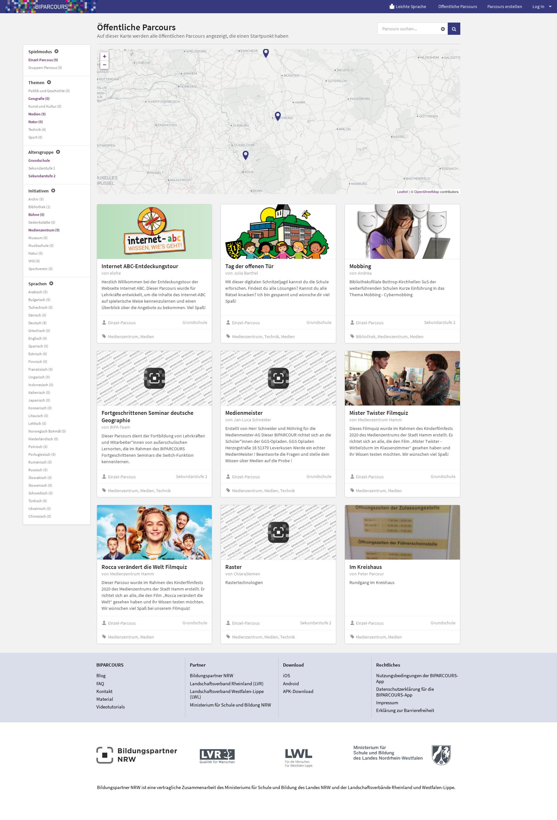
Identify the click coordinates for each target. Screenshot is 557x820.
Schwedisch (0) (40, 493)
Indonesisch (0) (41, 384)
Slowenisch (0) (40, 485)
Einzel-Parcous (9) (43, 59)
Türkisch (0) (37, 500)
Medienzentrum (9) (44, 230)
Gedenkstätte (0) (41, 222)
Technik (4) (37, 129)
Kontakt (104, 691)
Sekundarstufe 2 (41, 175)
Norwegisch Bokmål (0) (47, 431)
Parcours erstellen (504, 6)
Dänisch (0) (37, 315)
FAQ (100, 683)
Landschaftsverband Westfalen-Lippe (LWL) (227, 694)
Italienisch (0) (39, 392)
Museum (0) (38, 237)
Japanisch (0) (39, 400)
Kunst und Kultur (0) (45, 106)
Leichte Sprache (411, 6)
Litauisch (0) (38, 415)
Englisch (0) (37, 338)
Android (291, 683)
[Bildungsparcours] (51, 6)
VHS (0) (34, 261)
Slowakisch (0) (40, 477)
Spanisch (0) (38, 346)
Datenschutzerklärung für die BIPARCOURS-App (405, 692)
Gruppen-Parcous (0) (45, 67)
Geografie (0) (39, 98)
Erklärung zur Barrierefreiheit (405, 710)
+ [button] (104, 56)
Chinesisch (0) (39, 516)
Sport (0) (35, 137)
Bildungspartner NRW (211, 675)
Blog (101, 675)
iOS (286, 675)
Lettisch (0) (37, 423)
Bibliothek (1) (39, 206)
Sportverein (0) (40, 268)
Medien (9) (37, 114)
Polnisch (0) (38, 446)
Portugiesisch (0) (42, 454)
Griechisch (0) (39, 330)
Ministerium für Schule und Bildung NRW (230, 705)
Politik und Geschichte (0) (49, 90)
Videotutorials (110, 707)
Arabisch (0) (38, 291)
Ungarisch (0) (39, 377)
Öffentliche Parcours (457, 6)
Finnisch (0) (37, 361)
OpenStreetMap (426, 191)
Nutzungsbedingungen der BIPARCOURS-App (417, 678)
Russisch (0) (38, 469)
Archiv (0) (36, 199)
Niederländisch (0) (43, 438)
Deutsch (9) (37, 322)
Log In (538, 6)
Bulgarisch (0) (39, 299)
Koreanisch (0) (40, 407)
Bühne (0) (36, 214)
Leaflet (402, 191)
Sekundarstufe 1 (41, 168)
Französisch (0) (40, 369)
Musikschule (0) (41, 245)
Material (104, 699)
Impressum (387, 702)
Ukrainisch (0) (39, 508)
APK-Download (298, 691)
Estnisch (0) (37, 353)
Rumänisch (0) (40, 462)
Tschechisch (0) (40, 307)
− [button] (104, 64)
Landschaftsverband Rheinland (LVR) (227, 683)
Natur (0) (35, 121)
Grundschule (39, 160)
